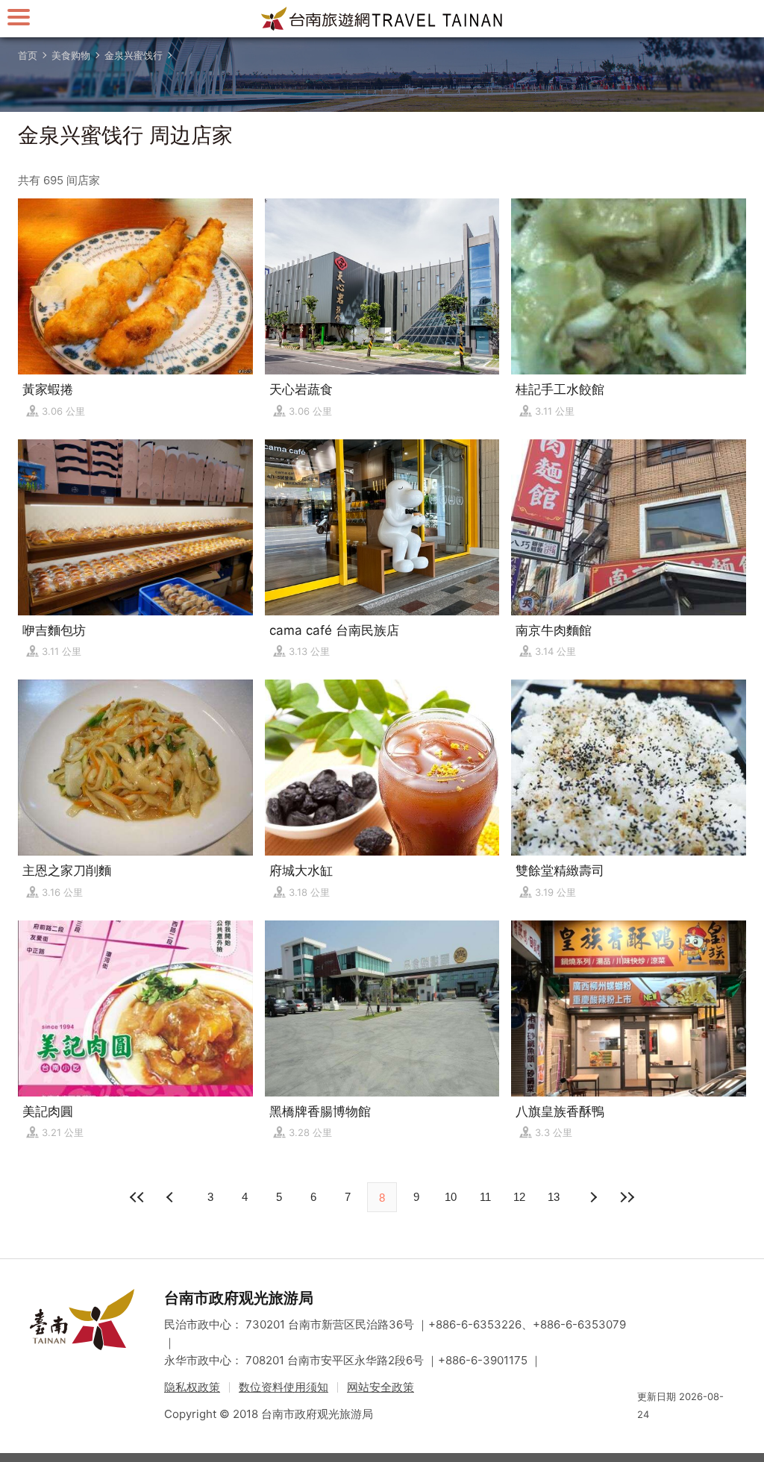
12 (519, 1196)
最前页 (137, 1197)
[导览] (18, 17)
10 (451, 1196)
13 (554, 1196)
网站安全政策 (380, 1387)
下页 (172, 1197)
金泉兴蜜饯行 (133, 55)
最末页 (627, 1197)
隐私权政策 (192, 1387)
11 (485, 1196)
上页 (592, 1197)
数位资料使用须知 (283, 1387)
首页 (27, 55)
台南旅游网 (382, 19)
